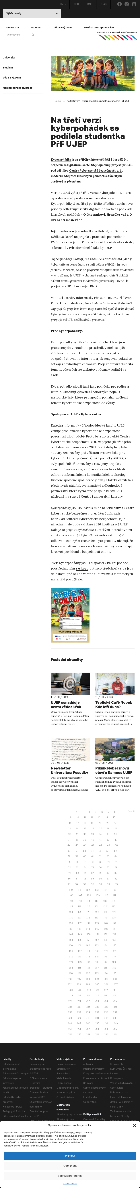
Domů (58, 101)
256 (70, 1034)
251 (79, 1029)
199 (97, 979)
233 (79, 1012)
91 (108, 878)
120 (88, 906)
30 (69, 834)
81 (85, 873)
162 (88, 945)
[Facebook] (119, 4)
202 (70, 984)
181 (97, 962)
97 (100, 884)
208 (71, 990)
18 (85, 823)
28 (108, 828)
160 (71, 945)
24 (77, 828)
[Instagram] (127, 4)
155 (79, 940)
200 (106, 979)
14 (107, 817)
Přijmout (70, 1156)
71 (116, 862)
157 (97, 940)
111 (114, 895)
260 (106, 1034)
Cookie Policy (70, 1183)
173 (79, 956)
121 (96, 906)
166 (71, 951)
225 (115, 1001)
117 (113, 901)
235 (97, 1012)
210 (89, 990)
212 (106, 990)
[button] (134, 1125)
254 (106, 1029)
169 (97, 951)
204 (88, 984)
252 (88, 1029)
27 (100, 828)
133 (96, 917)
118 (71, 906)
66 (77, 862)
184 (71, 967)
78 (115, 867)
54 (92, 851)
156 (88, 940)
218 (105, 995)
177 (114, 956)
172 (71, 956)
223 (97, 1001)
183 (114, 962)
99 (116, 884)
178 (71, 962)
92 (115, 878)
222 (88, 1001)
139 (97, 923)
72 (69, 867)
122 (105, 906)
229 (97, 1006)
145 (97, 928)
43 (115, 839)
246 (88, 1023)
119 (79, 906)
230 (106, 1006)
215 (79, 995)
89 (92, 878)
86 (69, 878)
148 (71, 934)
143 (79, 928)
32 (84, 834)
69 (100, 862)
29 (115, 828)
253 (97, 1029)
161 (79, 945)
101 (79, 890)
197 (79, 979)
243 (115, 1018)
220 (70, 1001)
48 (100, 845)
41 (100, 839)
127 (97, 912)
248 (106, 1023)
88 (84, 878)
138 (88, 923)
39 (84, 839)
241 (97, 1018)
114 (88, 901)
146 (106, 928)
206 (106, 984)
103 (97, 890)
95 (84, 884)
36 (115, 834)
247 (97, 1023)
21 (107, 823)
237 (115, 1012)
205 (97, 984)
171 (114, 951)
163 (97, 945)
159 (114, 940)
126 (88, 912)
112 (71, 901)
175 (97, 956)
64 (115, 856)
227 (79, 1006)
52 (77, 851)
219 (114, 995)
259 (97, 1034)
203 (79, 984)
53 (84, 851)
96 (92, 884)
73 (77, 867)
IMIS (89, 4)
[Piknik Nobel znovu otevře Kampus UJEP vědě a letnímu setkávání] (115, 749)
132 (88, 917)
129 (114, 912)
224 (106, 1001)
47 (92, 845)
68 (93, 862)
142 (70, 928)
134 (105, 917)
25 (85, 828)
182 (105, 962)
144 (88, 928)
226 (70, 1006)
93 (68, 884)
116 (105, 901)
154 (71, 940)
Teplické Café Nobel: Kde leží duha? (113, 704)
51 (69, 851)
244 (70, 1023)
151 (97, 934)
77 (108, 867)
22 (115, 823)
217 (97, 995)
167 (80, 951)
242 (106, 1018)
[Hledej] (33, 35)
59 (76, 856)
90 (100, 878)
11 (85, 817)
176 (105, 956)
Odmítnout (70, 1166)
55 (100, 851)
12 (92, 817)
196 (70, 979)
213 (114, 990)
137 (79, 923)
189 (114, 967)
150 (89, 934)
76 (100, 867)
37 (69, 839)
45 (76, 845)
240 (88, 1018)
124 (71, 912)
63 (108, 856)
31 (77, 834)
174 (88, 956)
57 (115, 851)
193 (97, 973)
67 (85, 862)
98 (108, 884)
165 (114, 945)
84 (108, 873)
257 (79, 1034)
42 (108, 839)
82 (92, 873)
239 (79, 1018)
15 (114, 817)
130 (71, 917)
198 (88, 979)
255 (115, 1029)
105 (114, 890)
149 (80, 934)
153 (114, 934)
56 (107, 851)
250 (70, 1029)
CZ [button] (61, 4)
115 (96, 901)
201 (115, 979)
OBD (76, 4)
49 (108, 845)
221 (79, 1001)
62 (100, 856)
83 (100, 873)
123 (113, 906)
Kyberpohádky (61, 160)
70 (108, 862)
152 (105, 934)
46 (84, 845)
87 (77, 878)
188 (105, 967)
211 (97, 990)
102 (88, 890)
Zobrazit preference (70, 1176)
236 (106, 1012)
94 (76, 884)
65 (69, 862)
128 (105, 912)
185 (79, 967)
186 (88, 967)
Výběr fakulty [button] (14, 13)
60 (84, 856)
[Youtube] (134, 4)
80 (77, 873)
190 (71, 973)
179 (80, 962)
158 (105, 940)
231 (115, 1006)
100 (71, 890)
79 (69, 873)
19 (92, 823)
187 (97, 967)
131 (79, 917)
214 (71, 995)
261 (115, 1034)
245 (79, 1023)
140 (106, 923)
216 (88, 995)
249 (116, 1023)
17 (78, 823)
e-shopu (82, 568)
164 (106, 945)
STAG (103, 4)
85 (115, 873)
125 (79, 912)
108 (89, 895)
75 (92, 867)
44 (68, 845)
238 (70, 1018)
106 (71, 895)
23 (69, 828)
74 (84, 867)
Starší (131, 811)
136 (71, 923)
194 (106, 973)
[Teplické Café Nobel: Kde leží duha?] (115, 684)
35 (108, 834)
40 (92, 839)
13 (99, 817)
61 (92, 856)
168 (88, 951)
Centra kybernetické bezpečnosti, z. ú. (95, 170)
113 (80, 901)
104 (106, 890)
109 (98, 895)
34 (100, 834)
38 (77, 839)
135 (114, 917)
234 (88, 1012)
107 (80, 895)
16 (70, 823)
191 (79, 973)
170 (106, 951)
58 (69, 856)
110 (106, 895)
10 (78, 817)
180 (88, 962)
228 (88, 1006)
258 (88, 1034)
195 (114, 973)
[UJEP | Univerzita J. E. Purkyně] (117, 37)
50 (116, 845)
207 (116, 984)
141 (114, 923)
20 (100, 823)
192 (88, 973)
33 (92, 834)
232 (70, 1012)
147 (114, 928)
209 (80, 990)
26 (92, 828)
